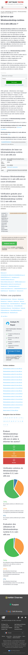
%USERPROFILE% (6, 142)
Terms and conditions (17, 636)
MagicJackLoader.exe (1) (14, 286)
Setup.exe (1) (4, 272)
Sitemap (3, 636)
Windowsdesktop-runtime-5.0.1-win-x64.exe (12, 374)
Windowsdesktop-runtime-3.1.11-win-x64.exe (12, 399)
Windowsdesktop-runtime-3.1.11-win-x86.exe (12, 388)
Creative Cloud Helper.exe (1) (7, 288)
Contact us (9, 637)
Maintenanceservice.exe (6, 299)
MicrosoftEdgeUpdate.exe (16, 310)
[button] (14, 7)
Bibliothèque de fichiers (11, 11)
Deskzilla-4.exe (10, 305)
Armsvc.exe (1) (20, 290)
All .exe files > (4, 316)
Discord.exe (3, 305)
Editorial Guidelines (16, 637)
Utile (14, 449)
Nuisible (14, 462)
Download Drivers (18, 629)
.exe (9, 134)
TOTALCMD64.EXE (18, 305)
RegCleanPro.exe (14, 312)
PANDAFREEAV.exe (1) (6, 277)
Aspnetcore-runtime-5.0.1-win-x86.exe (11, 407)
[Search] (26, 8)
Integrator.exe (21, 299)
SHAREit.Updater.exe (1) (20, 281)
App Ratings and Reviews (19, 624)
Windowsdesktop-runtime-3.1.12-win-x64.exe (13, 402)
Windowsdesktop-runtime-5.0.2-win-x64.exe (12, 382)
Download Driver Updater (6, 627)
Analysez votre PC (9, 243)
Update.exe (23, 303)
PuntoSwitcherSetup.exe (6, 308)
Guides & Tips (4, 629)
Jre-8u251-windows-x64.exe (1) (7, 279)
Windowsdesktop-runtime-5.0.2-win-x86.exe (12, 371)
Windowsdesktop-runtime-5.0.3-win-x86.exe (12, 368)
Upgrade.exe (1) (4, 286)
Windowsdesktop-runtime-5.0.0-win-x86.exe (12, 376)
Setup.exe (22, 301)
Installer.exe (10, 301)
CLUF (16, 248)
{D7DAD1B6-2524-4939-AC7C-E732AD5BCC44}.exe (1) (13, 275)
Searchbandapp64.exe (15, 303)
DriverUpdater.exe (16, 308)
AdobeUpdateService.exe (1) (20, 288)
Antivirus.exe (16, 301)
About (24, 636)
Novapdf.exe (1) (12, 290)
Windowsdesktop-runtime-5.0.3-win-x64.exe (12, 379)
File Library (16, 627)
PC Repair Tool (4, 624)
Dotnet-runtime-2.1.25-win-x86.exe (10, 410)
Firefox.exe (14, 299)
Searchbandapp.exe (5, 303)
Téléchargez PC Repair (13, 351)
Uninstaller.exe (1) (15, 277)
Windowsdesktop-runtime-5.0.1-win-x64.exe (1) (11, 284)
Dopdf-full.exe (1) (4, 290)
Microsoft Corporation (12, 167)
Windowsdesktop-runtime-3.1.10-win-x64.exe (13, 404)
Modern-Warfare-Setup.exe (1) (7, 281)
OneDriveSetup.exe (5, 312)
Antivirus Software (5, 625)
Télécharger (14, 82)
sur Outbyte (13, 247)
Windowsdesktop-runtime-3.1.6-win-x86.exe (12, 390)
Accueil (2, 11)
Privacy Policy (9, 636)
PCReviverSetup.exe (5, 310)
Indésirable (14, 455)
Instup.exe (23, 308)
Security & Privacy (18, 625)
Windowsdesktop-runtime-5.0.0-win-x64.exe (12, 385)
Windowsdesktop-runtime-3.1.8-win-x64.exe (12, 396)
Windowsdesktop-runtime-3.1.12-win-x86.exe (13, 393)
